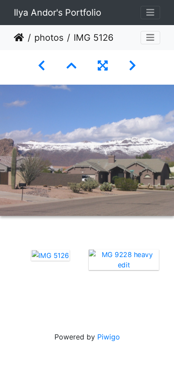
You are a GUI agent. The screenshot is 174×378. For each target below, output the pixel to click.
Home (19, 37)
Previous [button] (6, 277)
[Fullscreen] (102, 66)
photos (48, 37)
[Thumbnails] (71, 66)
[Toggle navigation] (150, 12)
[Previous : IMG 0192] (41, 66)
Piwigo (108, 336)
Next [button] (167, 277)
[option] (50, 255)
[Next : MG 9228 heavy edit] (132, 66)
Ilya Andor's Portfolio (57, 12)
